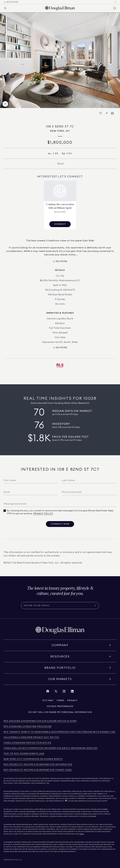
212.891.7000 (41, 791)
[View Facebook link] (47, 692)
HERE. (82, 834)
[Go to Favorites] (115, 2)
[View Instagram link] (64, 692)
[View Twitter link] (56, 692)
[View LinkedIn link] (72, 692)
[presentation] (60, 60)
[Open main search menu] (114, 8)
